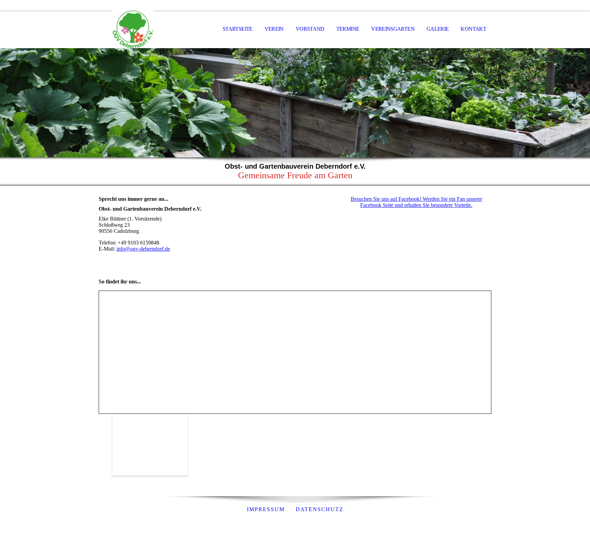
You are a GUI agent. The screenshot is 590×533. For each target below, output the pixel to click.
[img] (133, 29)
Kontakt (473, 29)
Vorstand (310, 29)
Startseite (238, 29)
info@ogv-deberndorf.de (143, 249)
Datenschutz (319, 509)
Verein (274, 29)
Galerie (437, 29)
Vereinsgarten (393, 29)
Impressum (266, 509)
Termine (348, 29)
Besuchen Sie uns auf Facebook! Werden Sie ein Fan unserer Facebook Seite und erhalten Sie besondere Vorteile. (416, 202)
